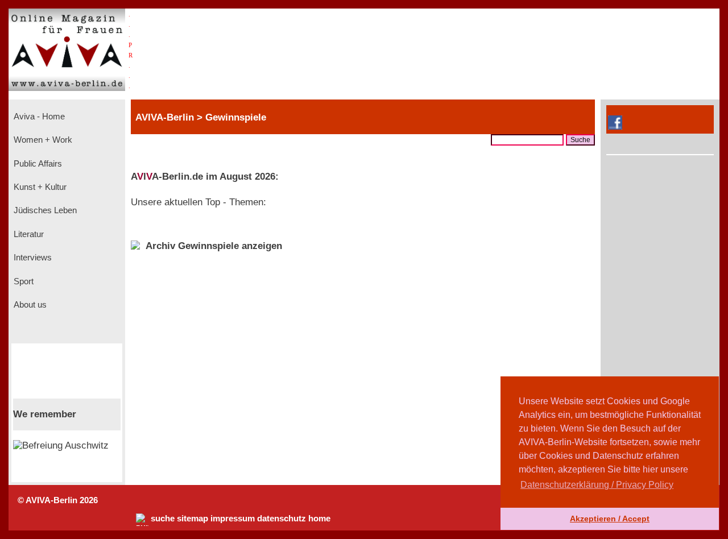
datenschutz (281, 518)
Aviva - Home (38, 116)
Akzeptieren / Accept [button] (610, 518)
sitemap (192, 518)
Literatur (27, 234)
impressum (232, 518)
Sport (22, 281)
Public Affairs (36, 163)
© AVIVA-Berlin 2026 (58, 500)
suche (163, 518)
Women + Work (41, 139)
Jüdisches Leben (44, 210)
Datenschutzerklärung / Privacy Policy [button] (596, 485)
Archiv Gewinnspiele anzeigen (214, 246)
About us (29, 304)
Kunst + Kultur (39, 187)
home (319, 518)
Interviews (31, 257)
